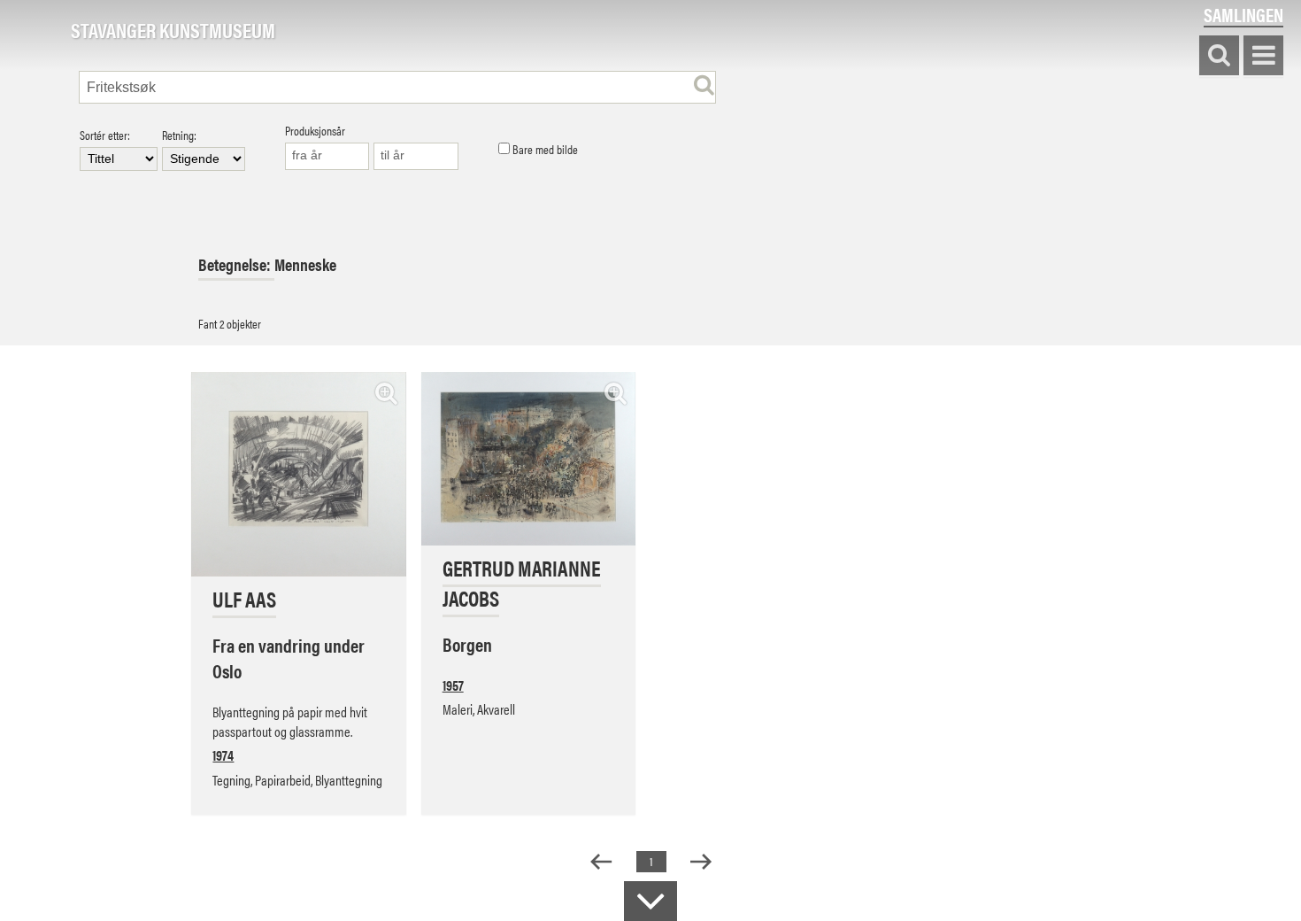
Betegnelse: (236, 264)
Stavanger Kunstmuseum (173, 31)
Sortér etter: (105, 135)
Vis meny (1263, 56)
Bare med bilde (544, 150)
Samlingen (1243, 14)
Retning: (179, 135)
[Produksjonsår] (327, 156)
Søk (1219, 56)
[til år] (415, 156)
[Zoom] (386, 393)
